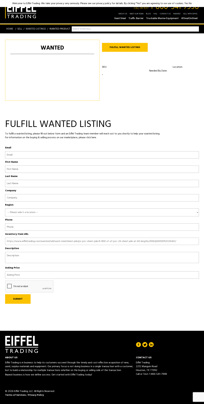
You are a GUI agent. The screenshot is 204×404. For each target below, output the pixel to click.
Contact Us (165, 13)
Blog (148, 13)
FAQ (155, 13)
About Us (122, 13)
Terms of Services (15, 395)
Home (10, 29)
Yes (186, 3)
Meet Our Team (136, 13)
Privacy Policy (36, 395)
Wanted (177, 13)
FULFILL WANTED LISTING (125, 47)
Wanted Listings (36, 29)
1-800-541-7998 (166, 7)
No (190, 3)
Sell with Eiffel (190, 13)
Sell (19, 29)
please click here (87, 138)
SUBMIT (18, 299)
